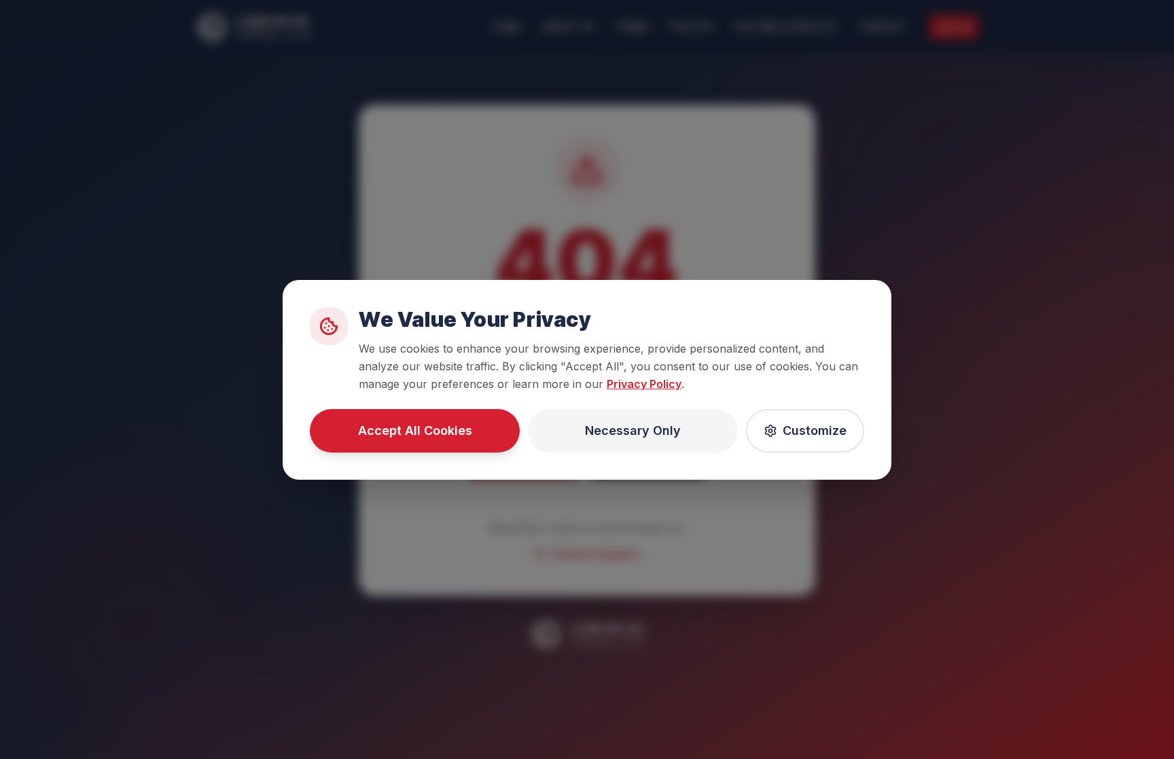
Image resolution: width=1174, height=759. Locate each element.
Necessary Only (633, 430)
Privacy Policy (644, 384)
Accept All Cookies (415, 430)
